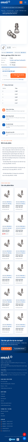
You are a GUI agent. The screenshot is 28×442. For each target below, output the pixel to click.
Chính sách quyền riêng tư (6, 403)
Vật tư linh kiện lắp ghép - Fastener (8, 383)
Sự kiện (2, 413)
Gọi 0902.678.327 (20, 348)
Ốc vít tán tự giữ (10, 10)
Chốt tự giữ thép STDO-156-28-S (5, 255)
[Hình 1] (3, 47)
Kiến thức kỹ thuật (4, 411)
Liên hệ (2, 400)
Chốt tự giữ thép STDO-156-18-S (19, 206)
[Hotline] (24, 434)
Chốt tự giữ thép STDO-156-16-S (5, 206)
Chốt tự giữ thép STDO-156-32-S (19, 255)
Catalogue (3, 396)
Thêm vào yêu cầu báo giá (19, 75)
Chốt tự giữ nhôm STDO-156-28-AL (6, 329)
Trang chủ (3, 10)
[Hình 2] (9, 47)
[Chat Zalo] (24, 438)
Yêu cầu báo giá (6, 348)
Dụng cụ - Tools (4, 386)
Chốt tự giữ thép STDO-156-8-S (5, 304)
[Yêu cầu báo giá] (21, 2)
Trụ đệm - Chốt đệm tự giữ (20, 10)
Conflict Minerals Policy (5, 405)
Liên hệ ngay (20, 79)
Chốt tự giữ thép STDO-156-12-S (5, 280)
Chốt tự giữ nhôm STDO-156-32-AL (19, 304)
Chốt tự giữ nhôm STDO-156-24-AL (19, 329)
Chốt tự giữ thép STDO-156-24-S (19, 231)
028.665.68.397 (5, 428)
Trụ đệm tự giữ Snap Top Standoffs (13, 7)
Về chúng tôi (3, 398)
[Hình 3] (14, 47)
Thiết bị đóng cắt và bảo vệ (6, 388)
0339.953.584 (10, 426)
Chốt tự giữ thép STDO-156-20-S (5, 231)
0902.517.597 (10, 423)
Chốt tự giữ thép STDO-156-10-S (19, 280)
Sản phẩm (3, 415)
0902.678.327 (10, 421)
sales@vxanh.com (6, 430)
